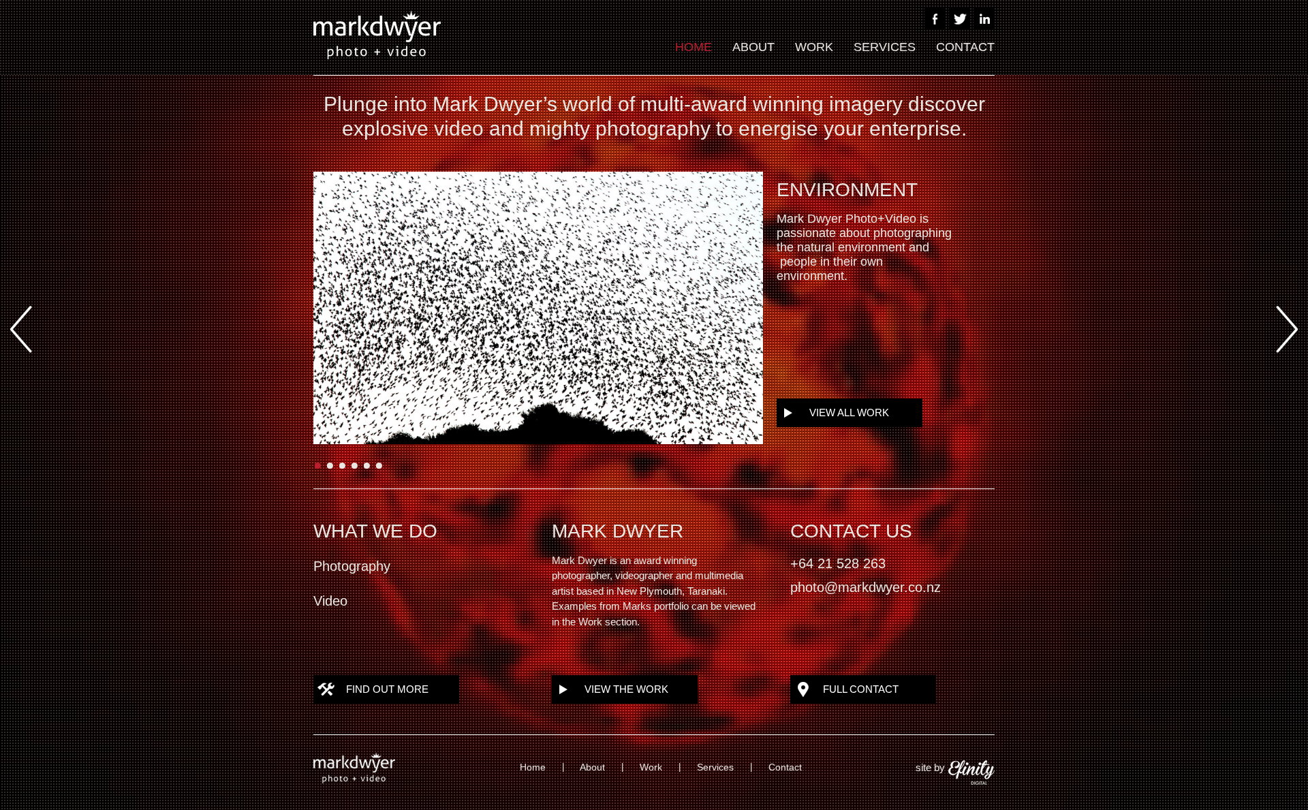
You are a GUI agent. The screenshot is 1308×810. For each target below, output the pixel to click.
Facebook (935, 18)
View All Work (849, 412)
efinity (971, 772)
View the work (626, 689)
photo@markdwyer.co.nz (865, 587)
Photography (351, 566)
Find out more (387, 689)
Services (885, 47)
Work (814, 47)
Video (330, 600)
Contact (965, 47)
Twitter (959, 18)
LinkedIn (984, 18)
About (753, 47)
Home (693, 47)
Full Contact (861, 689)
